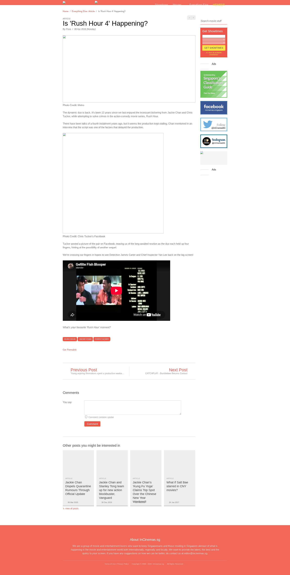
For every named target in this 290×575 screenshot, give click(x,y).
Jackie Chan (85, 339)
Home (65, 11)
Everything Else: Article (83, 11)
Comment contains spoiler (101, 417)
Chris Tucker (102, 339)
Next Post (178, 369)
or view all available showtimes (214, 54)
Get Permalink (70, 349)
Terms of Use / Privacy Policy (117, 564)
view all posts (72, 508)
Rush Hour (70, 339)
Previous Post (84, 369)
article (68, 478)
